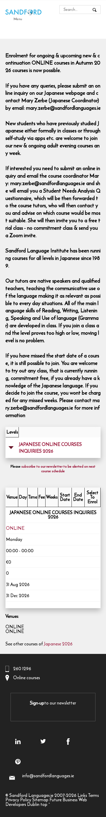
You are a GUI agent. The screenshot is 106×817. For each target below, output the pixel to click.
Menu (18, 19)
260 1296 (22, 668)
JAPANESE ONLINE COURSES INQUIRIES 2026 (50, 447)
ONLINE (15, 528)
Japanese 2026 (58, 643)
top (43, 804)
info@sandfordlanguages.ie (48, 775)
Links (82, 795)
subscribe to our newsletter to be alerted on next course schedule (58, 468)
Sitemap (40, 799)
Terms (93, 795)
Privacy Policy (18, 799)
